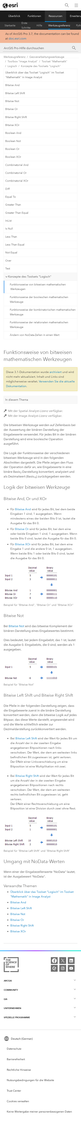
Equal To (10, 196)
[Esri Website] (10, 5)
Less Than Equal (14, 244)
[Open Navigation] (76, 5)
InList (8, 220)
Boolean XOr (13, 157)
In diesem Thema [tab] (16, 399)
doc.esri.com (17, 38)
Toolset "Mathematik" (54, 61)
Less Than (11, 236)
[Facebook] (54, 960)
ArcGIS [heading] (8, 980)
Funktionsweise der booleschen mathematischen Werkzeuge (39, 299)
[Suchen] (67, 5)
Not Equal (11, 252)
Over (8, 260)
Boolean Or (12, 149)
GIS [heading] (5, 999)
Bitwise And (12, 85)
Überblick (14, 16)
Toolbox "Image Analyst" (23, 61)
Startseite (10, 25)
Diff (7, 189)
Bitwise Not (12, 101)
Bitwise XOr (12, 125)
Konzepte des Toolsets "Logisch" (41, 66)
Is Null (9, 228)
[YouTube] (71, 968)
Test (7, 268)
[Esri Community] (54, 968)
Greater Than (13, 204)
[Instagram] (62, 968)
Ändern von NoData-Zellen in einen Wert (34, 335)
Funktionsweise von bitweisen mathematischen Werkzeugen (38, 287)
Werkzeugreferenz (59, 25)
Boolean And (13, 133)
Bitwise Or (11, 109)
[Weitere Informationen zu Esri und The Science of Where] (11, 965)
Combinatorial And (16, 165)
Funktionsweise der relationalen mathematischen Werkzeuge (39, 325)
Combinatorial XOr (16, 180)
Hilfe (39, 25)
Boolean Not (13, 141)
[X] (62, 960)
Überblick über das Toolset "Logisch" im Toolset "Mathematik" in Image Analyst (34, 75)
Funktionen (34, 16)
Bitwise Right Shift (16, 117)
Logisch (12, 66)
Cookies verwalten (18, 1101)
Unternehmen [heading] (12, 1008)
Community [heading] (11, 989)
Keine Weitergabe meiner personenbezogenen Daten (39, 1111)
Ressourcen (55, 16)
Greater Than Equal (16, 212)
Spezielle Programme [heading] (17, 1017)
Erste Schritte (26, 25)
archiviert (56, 372)
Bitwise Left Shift (15, 93)
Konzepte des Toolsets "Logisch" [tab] (29, 276)
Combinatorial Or (16, 173)
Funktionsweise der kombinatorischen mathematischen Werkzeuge (43, 312)
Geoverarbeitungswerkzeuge (46, 57)
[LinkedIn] (71, 960)
